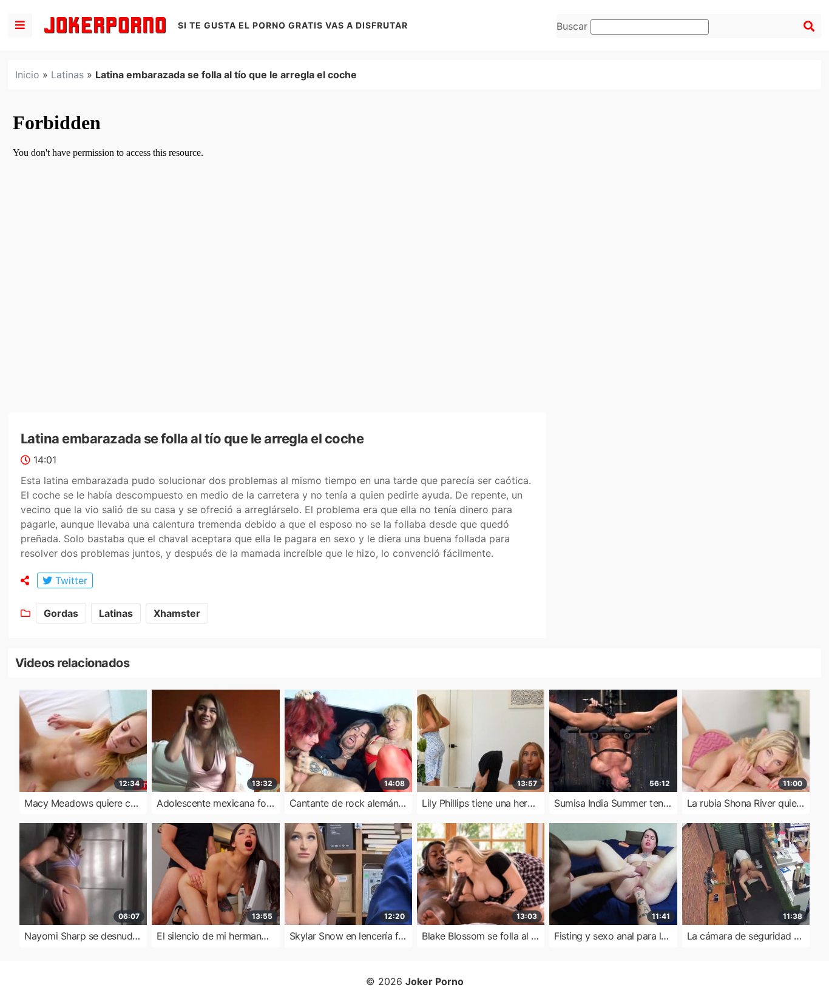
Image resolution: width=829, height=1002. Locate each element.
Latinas (67, 75)
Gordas (61, 613)
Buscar (573, 26)
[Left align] (20, 25)
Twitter (69, 580)
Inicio (27, 75)
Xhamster (177, 613)
